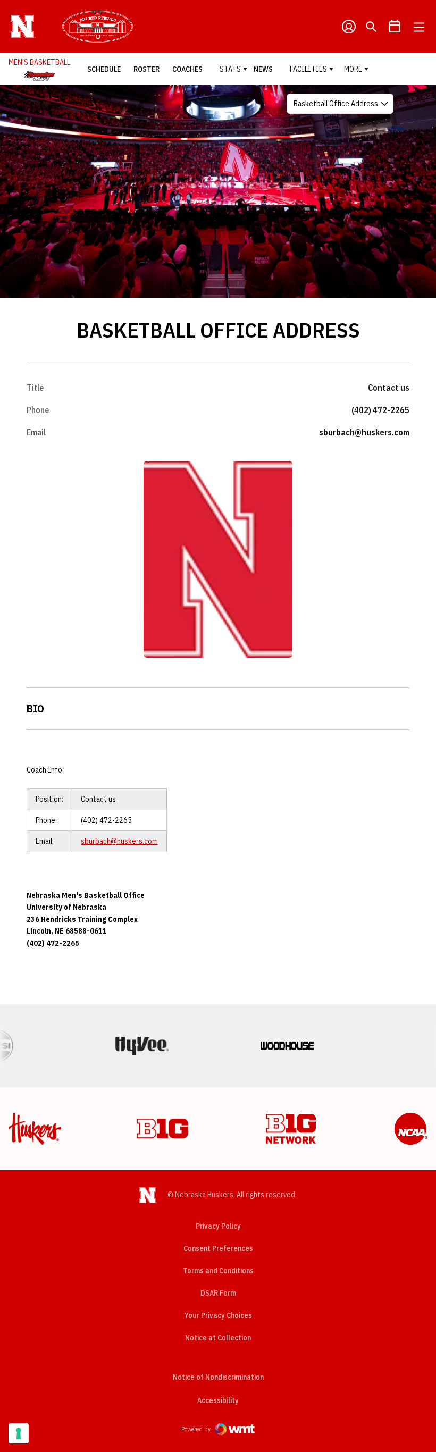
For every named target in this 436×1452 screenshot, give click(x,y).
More (353, 69)
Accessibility (218, 1400)
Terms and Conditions (218, 1270)
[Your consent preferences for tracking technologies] (19, 1433)
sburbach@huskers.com (364, 432)
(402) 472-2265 (380, 410)
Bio (35, 708)
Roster (146, 69)
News (263, 69)
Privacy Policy (218, 1226)
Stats (230, 69)
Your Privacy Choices (218, 1315)
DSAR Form (218, 1293)
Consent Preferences (218, 1248)
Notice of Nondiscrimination (218, 1377)
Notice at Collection (218, 1337)
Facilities (308, 69)
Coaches (187, 69)
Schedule (104, 69)
